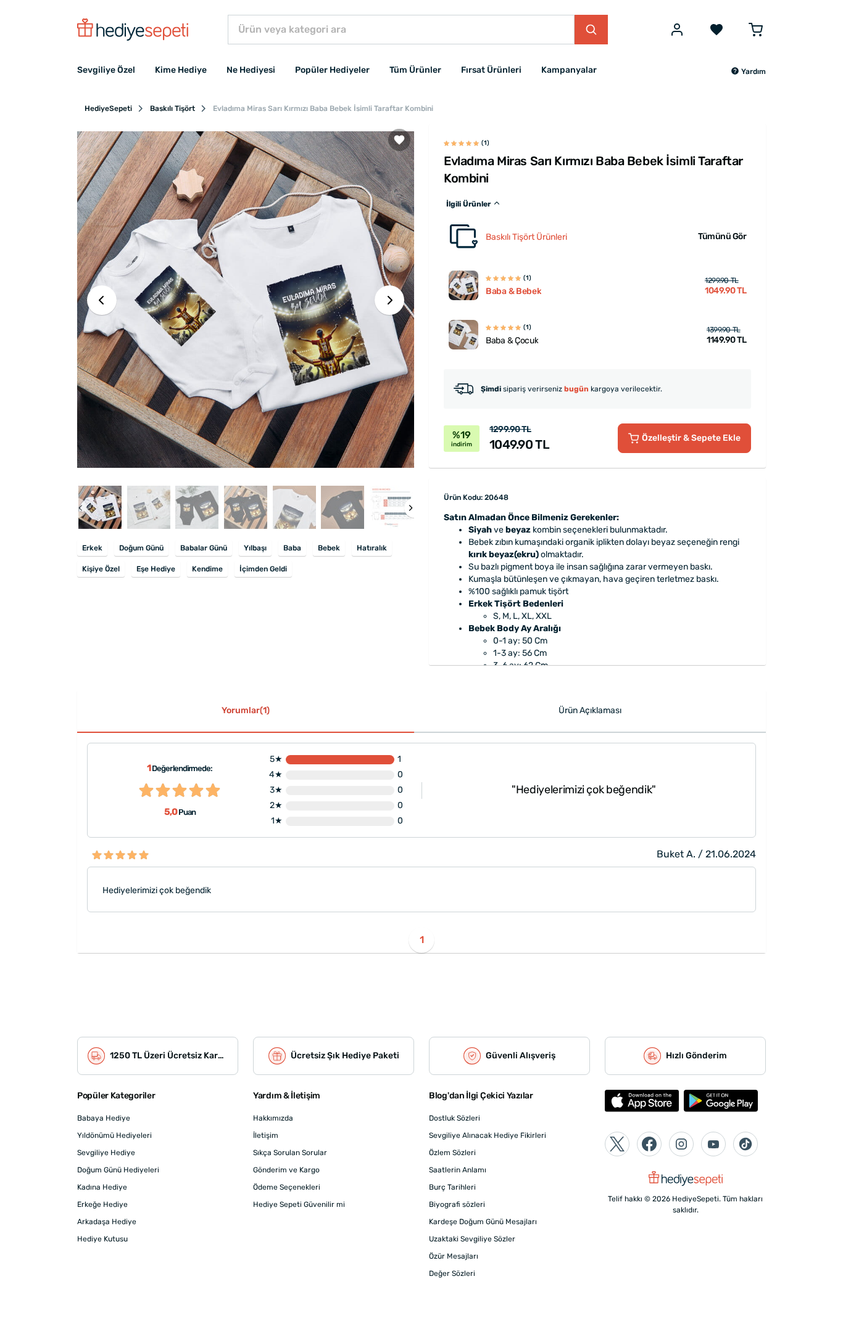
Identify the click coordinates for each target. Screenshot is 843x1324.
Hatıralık (372, 548)
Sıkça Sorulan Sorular (290, 1152)
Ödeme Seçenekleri (286, 1187)
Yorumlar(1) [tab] (246, 710)
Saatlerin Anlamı (457, 1170)
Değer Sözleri (452, 1273)
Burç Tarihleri (452, 1187)
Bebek (329, 548)
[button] (748, 71)
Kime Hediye (181, 70)
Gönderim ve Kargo (286, 1170)
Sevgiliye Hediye (106, 1152)
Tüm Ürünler (415, 70)
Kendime (207, 569)
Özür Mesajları (453, 1256)
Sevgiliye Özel (106, 70)
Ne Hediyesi (250, 70)
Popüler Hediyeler (332, 70)
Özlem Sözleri (452, 1152)
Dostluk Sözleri (454, 1118)
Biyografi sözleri (457, 1204)
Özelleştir (691, 438)
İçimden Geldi (263, 569)
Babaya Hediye (103, 1118)
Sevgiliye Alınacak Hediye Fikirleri (487, 1135)
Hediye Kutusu (102, 1239)
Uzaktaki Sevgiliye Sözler (472, 1239)
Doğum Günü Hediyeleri (118, 1170)
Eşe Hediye (155, 569)
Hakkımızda (273, 1118)
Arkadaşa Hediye (106, 1221)
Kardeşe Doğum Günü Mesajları (483, 1221)
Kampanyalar (569, 70)
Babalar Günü (203, 548)
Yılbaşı (255, 548)
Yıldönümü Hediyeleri (114, 1135)
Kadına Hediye (102, 1187)
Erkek (92, 548)
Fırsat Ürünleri (491, 70)
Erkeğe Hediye (102, 1204)
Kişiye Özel (101, 569)
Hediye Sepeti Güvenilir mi (299, 1204)
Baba (292, 548)
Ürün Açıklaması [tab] (590, 710)
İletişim (265, 1135)
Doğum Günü (141, 548)
